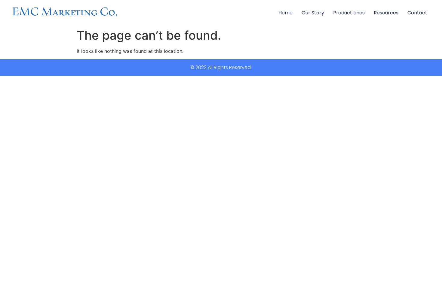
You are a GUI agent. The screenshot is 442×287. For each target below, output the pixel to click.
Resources (386, 12)
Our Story (313, 12)
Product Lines (349, 12)
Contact (417, 12)
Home (285, 12)
